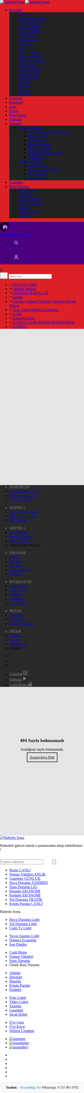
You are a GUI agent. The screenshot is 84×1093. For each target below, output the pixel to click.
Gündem (15, 98)
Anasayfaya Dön (42, 757)
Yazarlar (15, 123)
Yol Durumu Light (23, 495)
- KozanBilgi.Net (30, 1087)
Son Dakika (18, 520)
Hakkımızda (18, 644)
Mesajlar (25, 216)
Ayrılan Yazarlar (30, 161)
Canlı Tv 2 (27, 48)
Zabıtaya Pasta (23, 318)
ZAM (16, 314)
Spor (12, 107)
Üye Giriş (16, 615)
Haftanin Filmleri (31, 23)
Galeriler (16, 674)
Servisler (15, 10)
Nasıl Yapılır (28, 191)
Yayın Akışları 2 (30, 56)
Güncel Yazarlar (30, 128)
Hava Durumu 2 (31, 31)
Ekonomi (16, 102)
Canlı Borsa (27, 65)
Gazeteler (16, 182)
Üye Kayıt (17, 619)
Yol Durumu (28, 35)
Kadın (13, 111)
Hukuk (24, 207)
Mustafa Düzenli (40, 149)
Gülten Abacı (38, 165)
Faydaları (25, 195)
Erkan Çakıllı (38, 136)
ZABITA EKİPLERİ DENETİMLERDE (43, 322)
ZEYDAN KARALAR (30, 293)
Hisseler (25, 86)
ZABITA (19, 327)
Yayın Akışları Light (24, 512)
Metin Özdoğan (39, 144)
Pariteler (25, 94)
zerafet (17, 297)
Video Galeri (18, 590)
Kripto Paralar (29, 77)
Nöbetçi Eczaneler (32, 60)
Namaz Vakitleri (30, 69)
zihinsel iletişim (24, 289)
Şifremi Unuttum (21, 623)
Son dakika (15, 235)
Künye (24, 14)
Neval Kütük (37, 174)
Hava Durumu (29, 27)
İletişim (14, 636)
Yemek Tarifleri (30, 199)
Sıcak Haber (18, 603)
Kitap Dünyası (29, 212)
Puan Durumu (29, 73)
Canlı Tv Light (20, 500)
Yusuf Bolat (37, 157)
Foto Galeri (17, 115)
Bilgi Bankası (19, 186)
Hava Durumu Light (24, 491)
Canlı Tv (25, 44)
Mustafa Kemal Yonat (44, 170)
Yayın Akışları (29, 52)
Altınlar (24, 90)
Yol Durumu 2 (29, 39)
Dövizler (25, 81)
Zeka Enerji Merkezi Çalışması (35, 310)
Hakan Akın (37, 140)
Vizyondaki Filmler (33, 18)
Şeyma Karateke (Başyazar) (48, 132)
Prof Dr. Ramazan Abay (45, 153)
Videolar (15, 119)
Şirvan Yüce (37, 178)
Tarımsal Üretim (30, 203)
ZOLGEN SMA (25, 285)
